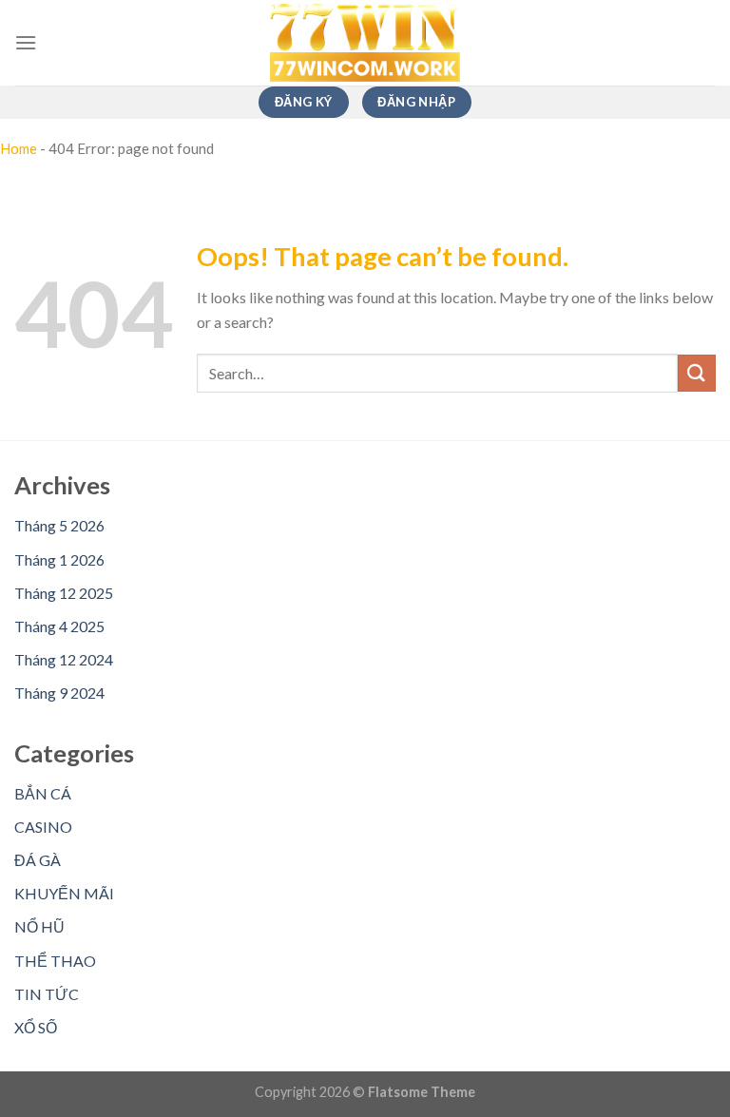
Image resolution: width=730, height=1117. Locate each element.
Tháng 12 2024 (63, 659)
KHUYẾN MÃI (64, 893)
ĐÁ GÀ (37, 860)
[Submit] (697, 373)
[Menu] (25, 42)
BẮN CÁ (42, 793)
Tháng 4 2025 (59, 626)
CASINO (43, 827)
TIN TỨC (46, 994)
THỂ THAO (55, 961)
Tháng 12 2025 (63, 593)
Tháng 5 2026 (59, 525)
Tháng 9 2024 (59, 693)
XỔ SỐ (35, 1027)
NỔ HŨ (39, 926)
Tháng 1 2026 (59, 559)
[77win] (365, 43)
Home (18, 148)
